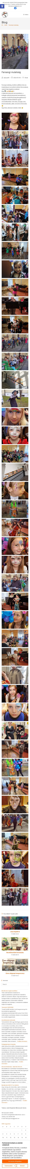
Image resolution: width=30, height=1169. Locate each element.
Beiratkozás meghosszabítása (9, 990)
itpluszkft (6, 77)
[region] (15, 1154)
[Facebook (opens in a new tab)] (15, 8)
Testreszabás (8, 1165)
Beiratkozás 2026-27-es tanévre (10, 1085)
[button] (2, 6)
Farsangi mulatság (13, 25)
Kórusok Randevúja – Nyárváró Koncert (12, 1066)
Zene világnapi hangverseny (15, 973)
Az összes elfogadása (15, 1161)
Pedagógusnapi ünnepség (8, 1044)
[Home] (2, 25)
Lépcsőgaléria (15, 931)
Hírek (26, 77)
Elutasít (22, 1165)
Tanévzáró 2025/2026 (7, 1007)
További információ (22, 1041)
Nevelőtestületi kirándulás (15, 952)
